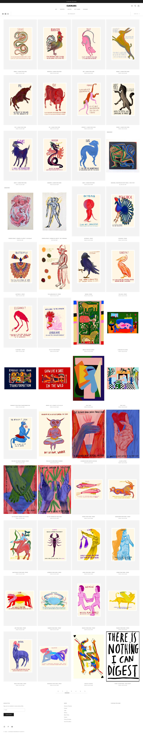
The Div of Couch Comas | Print (20, 461)
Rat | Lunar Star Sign (88, 71)
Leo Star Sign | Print (20, 628)
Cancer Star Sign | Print (54, 628)
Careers (65, 717)
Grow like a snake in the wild (54, 405)
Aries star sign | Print (20, 683)
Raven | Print (88, 294)
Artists (70, 9)
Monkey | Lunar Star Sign (89, 127)
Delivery (65, 712)
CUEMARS (85, 9)
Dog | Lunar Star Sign (89, 182)
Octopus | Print (88, 238)
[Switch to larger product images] (3, 14)
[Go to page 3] (85, 691)
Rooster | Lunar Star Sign (54, 71)
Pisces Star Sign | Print (88, 516)
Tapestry (62, 9)
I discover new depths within (88, 461)
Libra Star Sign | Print (89, 572)
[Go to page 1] (58, 691)
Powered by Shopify (18, 731)
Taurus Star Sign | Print (122, 628)
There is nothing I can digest (123, 683)
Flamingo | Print (20, 349)
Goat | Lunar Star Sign (20, 182)
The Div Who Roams (54, 349)
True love (122, 405)
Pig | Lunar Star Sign (20, 127)
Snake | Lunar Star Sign (20, 71)
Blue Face (88, 405)
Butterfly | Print (20, 294)
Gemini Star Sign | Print (88, 628)
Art (56, 9)
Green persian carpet (89, 349)
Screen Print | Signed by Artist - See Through (54, 238)
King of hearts (88, 683)
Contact (65, 708)
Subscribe (9, 714)
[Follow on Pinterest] (8, 726)
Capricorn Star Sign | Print (122, 516)
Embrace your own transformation (20, 405)
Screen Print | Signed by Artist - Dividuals (20, 238)
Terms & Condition (67, 721)
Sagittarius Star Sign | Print (20, 572)
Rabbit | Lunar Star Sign (122, 71)
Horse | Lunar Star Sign (122, 127)
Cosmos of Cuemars (68, 706)
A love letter (122, 461)
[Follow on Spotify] (12, 726)
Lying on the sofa (123, 349)
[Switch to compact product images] (8, 14)
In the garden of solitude (54, 516)
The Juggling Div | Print (54, 294)
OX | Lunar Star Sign (54, 127)
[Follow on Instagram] (4, 726)
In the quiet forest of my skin (20, 516)
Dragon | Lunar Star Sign (54, 182)
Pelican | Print (123, 294)
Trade (65, 710)
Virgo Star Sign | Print (122, 572)
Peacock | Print (122, 238)
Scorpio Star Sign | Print (54, 572)
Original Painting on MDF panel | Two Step (123, 182)
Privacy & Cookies (67, 719)
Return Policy (66, 715)
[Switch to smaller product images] (5, 14)
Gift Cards (77, 9)
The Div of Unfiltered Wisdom (54, 461)
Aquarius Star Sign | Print (54, 683)
